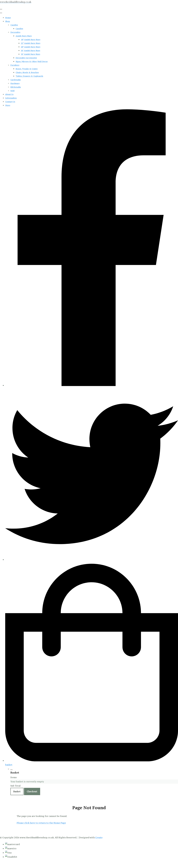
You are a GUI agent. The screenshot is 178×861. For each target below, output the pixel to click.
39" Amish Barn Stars (30, 54)
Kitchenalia (15, 87)
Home (8, 17)
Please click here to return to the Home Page (41, 822)
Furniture (14, 65)
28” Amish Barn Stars (30, 47)
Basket (17, 791)
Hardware (15, 83)
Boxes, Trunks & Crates (27, 69)
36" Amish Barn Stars (30, 50)
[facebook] (91, 385)
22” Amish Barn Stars (30, 43)
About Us (9, 94)
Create (99, 837)
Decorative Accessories (26, 58)
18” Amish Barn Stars (30, 39)
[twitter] (91, 559)
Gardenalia (15, 80)
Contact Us (10, 101)
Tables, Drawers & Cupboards (29, 76)
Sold (12, 90)
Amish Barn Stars (24, 36)
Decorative (15, 32)
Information (11, 98)
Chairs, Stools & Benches (27, 72)
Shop (7, 21)
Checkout (32, 791)
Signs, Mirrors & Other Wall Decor (32, 61)
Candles (14, 25)
